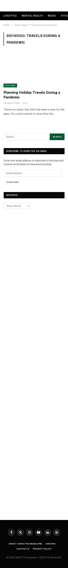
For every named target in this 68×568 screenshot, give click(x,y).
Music (52, 15)
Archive (51, 544)
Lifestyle (10, 15)
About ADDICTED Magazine (25, 544)
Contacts (22, 549)
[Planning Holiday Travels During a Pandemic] (34, 70)
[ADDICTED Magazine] (34, 5)
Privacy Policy (42, 549)
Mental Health (32, 15)
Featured (10, 85)
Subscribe (13, 182)
